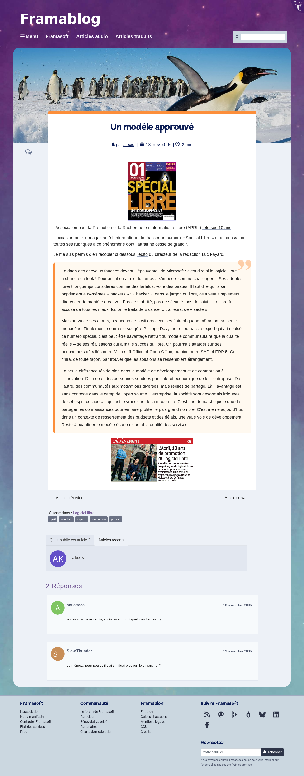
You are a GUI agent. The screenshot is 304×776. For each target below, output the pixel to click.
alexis (128, 144)
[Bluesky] (262, 717)
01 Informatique (123, 237)
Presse (115, 519)
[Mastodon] (221, 717)
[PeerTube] (234, 717)
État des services (32, 726)
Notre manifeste (32, 717)
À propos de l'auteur (70, 540)
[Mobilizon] (248, 717)
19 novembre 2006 (237, 651)
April (53, 519)
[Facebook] (207, 728)
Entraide (147, 712)
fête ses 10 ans (216, 227)
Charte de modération (96, 731)
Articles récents (111, 540)
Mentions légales (153, 722)
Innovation (99, 519)
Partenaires (88, 726)
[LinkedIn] (276, 717)
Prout (24, 731)
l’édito (142, 254)
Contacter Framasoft (35, 722)
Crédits (146, 731)
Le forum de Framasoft (97, 712)
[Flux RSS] (207, 717)
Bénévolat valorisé (93, 722)
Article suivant (236, 498)
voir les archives (242, 764)
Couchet (66, 519)
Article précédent (70, 498)
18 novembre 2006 (237, 605)
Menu (32, 36)
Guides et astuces (154, 717)
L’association (29, 712)
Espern (81, 519)
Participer (87, 717)
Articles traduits (133, 36)
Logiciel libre (84, 513)
